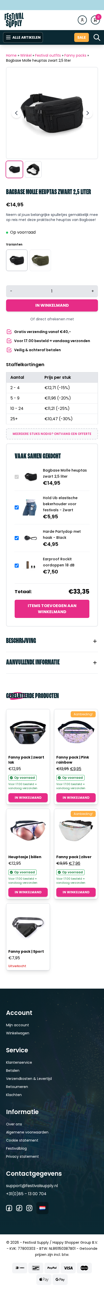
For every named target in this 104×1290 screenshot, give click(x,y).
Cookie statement (22, 1140)
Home (11, 55)
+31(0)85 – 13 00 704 (26, 1194)
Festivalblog (16, 1148)
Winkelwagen (17, 1033)
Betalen (12, 1070)
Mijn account (17, 1025)
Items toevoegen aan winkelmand (52, 609)
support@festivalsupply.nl (32, 1186)
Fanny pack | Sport (26, 951)
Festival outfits (48, 55)
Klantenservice (19, 1062)
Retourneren (17, 1086)
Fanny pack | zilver (74, 856)
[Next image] (88, 113)
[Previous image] (16, 113)
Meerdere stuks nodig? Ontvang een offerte (52, 434)
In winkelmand (52, 305)
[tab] (52, 641)
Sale (81, 37)
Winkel (26, 55)
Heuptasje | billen (24, 856)
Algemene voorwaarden (27, 1132)
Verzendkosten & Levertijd (29, 1078)
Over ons (14, 1124)
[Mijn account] (82, 20)
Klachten (14, 1094)
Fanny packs (75, 55)
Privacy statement (22, 1156)
